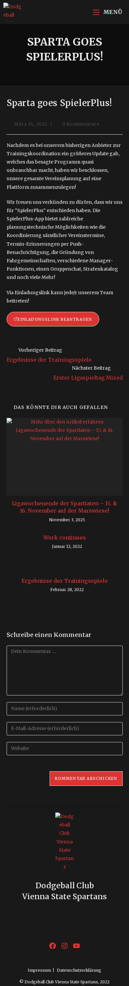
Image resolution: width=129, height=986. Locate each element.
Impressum (39, 970)
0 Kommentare (80, 124)
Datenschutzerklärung (79, 970)
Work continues (64, 537)
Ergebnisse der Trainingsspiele (65, 580)
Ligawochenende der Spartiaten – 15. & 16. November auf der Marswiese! (64, 507)
